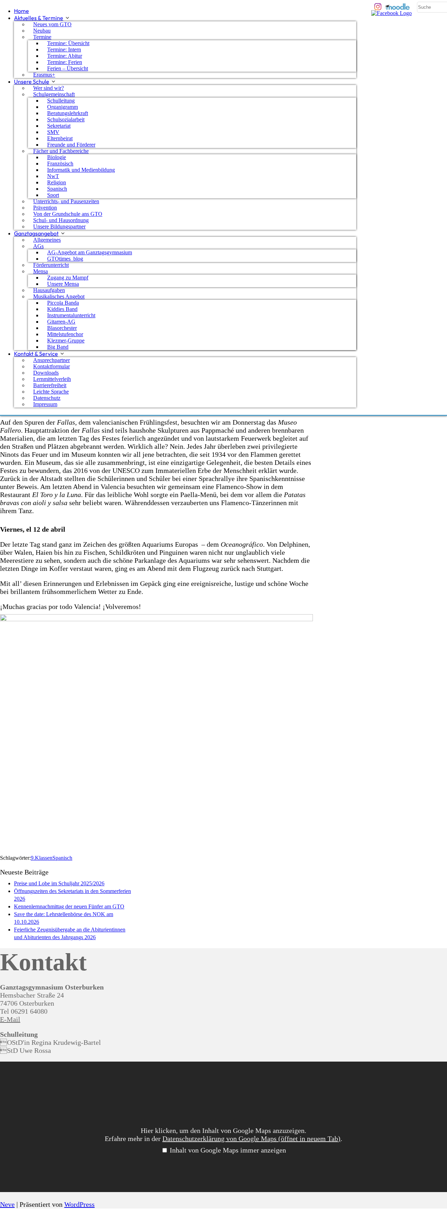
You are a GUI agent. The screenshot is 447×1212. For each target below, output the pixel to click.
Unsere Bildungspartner (59, 226)
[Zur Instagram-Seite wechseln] (377, 6)
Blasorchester (62, 328)
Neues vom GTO (52, 24)
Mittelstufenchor (65, 334)
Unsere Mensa (63, 284)
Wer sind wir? (48, 88)
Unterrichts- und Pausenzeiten (66, 201)
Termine (42, 37)
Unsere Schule (31, 81)
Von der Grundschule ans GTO (67, 214)
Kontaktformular (51, 366)
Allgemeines (47, 240)
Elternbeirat (60, 138)
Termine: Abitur (64, 56)
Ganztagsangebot (36, 233)
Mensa (40, 271)
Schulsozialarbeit (66, 119)
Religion (56, 182)
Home (21, 10)
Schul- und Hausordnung (61, 220)
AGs (38, 246)
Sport (53, 195)
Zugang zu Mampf (67, 278)
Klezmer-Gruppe (66, 340)
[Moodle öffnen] (397, 6)
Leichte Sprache (51, 392)
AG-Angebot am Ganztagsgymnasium (89, 252)
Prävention (45, 208)
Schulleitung (61, 101)
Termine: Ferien (64, 62)
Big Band (57, 347)
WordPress (79, 1204)
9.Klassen (41, 858)
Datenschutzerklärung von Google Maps (251, 1138)
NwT (53, 176)
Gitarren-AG (61, 322)
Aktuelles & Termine (38, 17)
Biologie (56, 157)
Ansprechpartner (51, 360)
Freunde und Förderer (71, 145)
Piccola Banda (63, 303)
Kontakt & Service (36, 353)
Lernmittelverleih (52, 379)
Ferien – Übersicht (67, 68)
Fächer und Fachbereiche (61, 151)
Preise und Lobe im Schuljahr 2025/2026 (59, 883)
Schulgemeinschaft (54, 94)
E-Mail (10, 1019)
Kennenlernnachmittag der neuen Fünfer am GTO (69, 906)
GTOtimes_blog (65, 259)
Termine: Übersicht (68, 43)
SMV (53, 132)
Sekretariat (59, 126)
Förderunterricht (51, 265)
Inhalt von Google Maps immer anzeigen (228, 1150)
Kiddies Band (62, 309)
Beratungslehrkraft (67, 113)
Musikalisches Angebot (59, 296)
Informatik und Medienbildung (81, 170)
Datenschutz (46, 398)
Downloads (46, 373)
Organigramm (62, 107)
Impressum (45, 404)
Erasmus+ (44, 75)
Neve (7, 1204)
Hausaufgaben (49, 290)
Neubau (42, 31)
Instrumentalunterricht (71, 315)
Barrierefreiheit (49, 385)
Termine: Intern (64, 49)
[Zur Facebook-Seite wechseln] (391, 13)
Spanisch (57, 189)
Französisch (60, 163)
